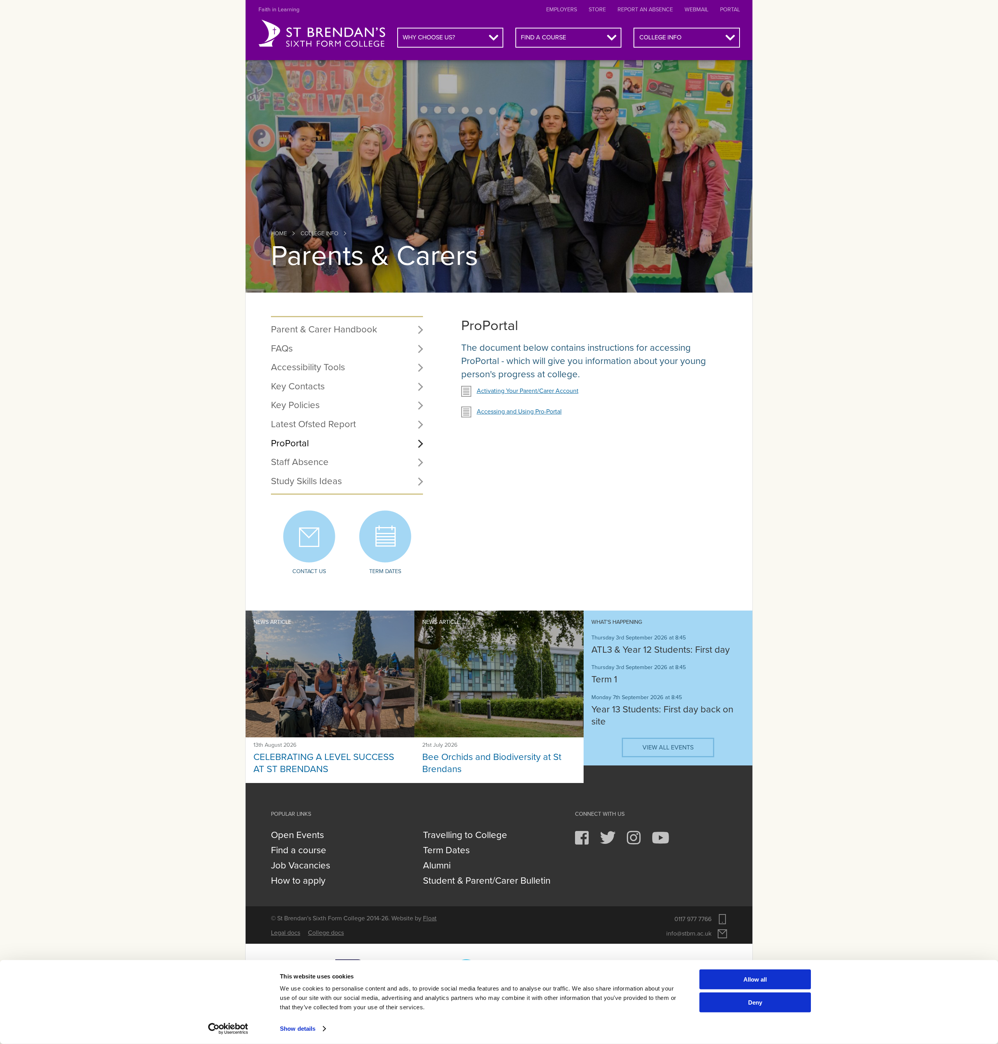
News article (272, 622)
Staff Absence (300, 462)
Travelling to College (465, 835)
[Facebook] (582, 841)
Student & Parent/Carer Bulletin (486, 880)
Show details (297, 1028)
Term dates (385, 571)
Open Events (297, 835)
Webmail (696, 9)
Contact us (309, 571)
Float (430, 918)
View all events (668, 747)
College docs (326, 933)
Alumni (437, 865)
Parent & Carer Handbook (324, 329)
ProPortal (290, 443)
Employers (561, 9)
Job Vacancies (300, 865)
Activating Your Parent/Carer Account (528, 391)
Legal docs (285, 933)
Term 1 (604, 679)
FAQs (282, 348)
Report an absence (645, 9)
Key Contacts (298, 386)
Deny (755, 1002)
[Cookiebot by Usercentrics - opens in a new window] (228, 1029)
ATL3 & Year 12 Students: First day (660, 649)
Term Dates (446, 850)
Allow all (755, 979)
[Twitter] (608, 841)
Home (279, 233)
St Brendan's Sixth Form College (321, 34)
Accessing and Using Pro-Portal (519, 411)
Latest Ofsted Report (313, 424)
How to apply (298, 880)
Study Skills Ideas (306, 481)
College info (660, 37)
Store (597, 9)
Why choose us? (429, 37)
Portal (730, 9)
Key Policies (295, 405)
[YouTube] (660, 841)
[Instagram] (634, 841)
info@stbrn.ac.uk (688, 933)
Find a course (543, 37)
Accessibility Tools (308, 367)
